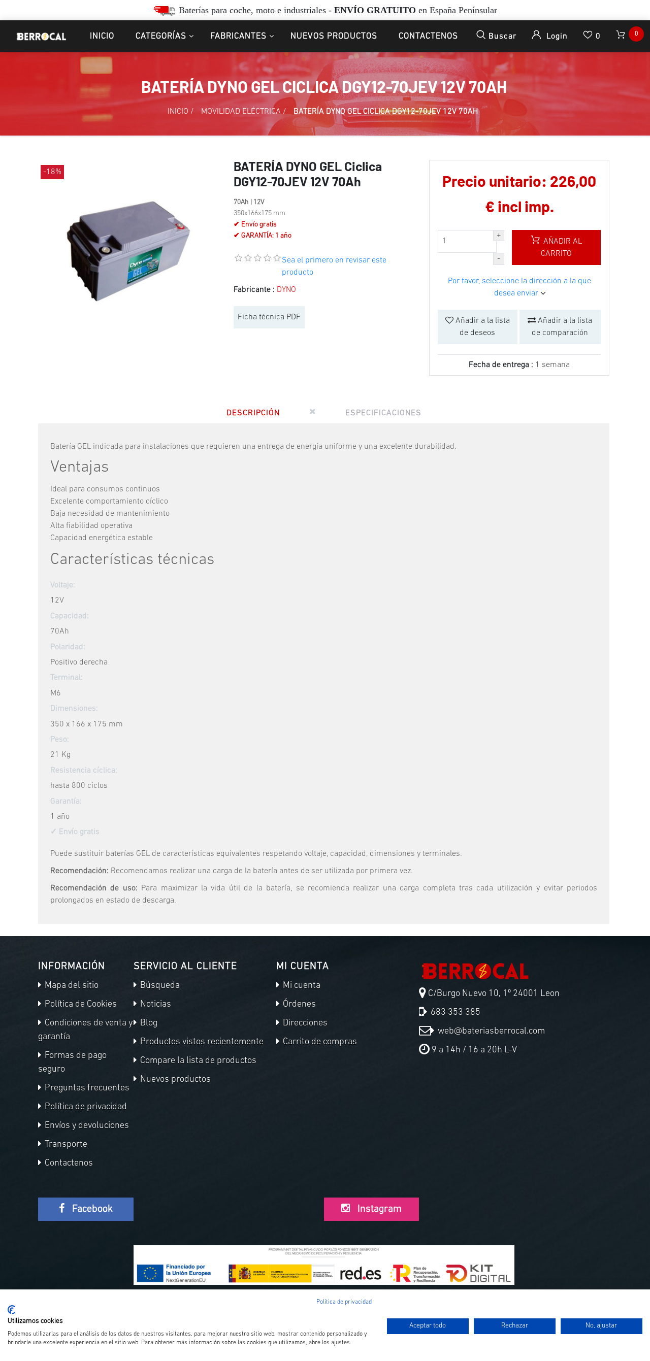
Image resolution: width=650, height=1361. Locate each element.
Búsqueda (159, 985)
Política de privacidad (85, 1107)
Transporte (65, 1144)
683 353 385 (454, 1012)
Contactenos (428, 36)
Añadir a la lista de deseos (481, 327)
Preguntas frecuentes (86, 1088)
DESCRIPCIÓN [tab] (253, 413)
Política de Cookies (80, 1004)
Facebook (91, 1209)
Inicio (102, 36)
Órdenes (298, 1004)
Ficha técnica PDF (269, 317)
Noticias (154, 1004)
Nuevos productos (333, 36)
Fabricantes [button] (238, 36)
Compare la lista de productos (197, 1061)
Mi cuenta (300, 985)
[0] (621, 36)
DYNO (286, 290)
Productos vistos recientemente (201, 1042)
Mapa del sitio (71, 985)
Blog (147, 1023)
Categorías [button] (161, 36)
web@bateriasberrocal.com (490, 1031)
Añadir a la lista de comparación (562, 327)
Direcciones (304, 1023)
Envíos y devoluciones (86, 1126)
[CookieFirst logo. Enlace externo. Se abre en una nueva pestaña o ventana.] (11, 1309)
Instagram (378, 1209)
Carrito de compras (319, 1042)
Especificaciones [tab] (383, 413)
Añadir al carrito (561, 248)
